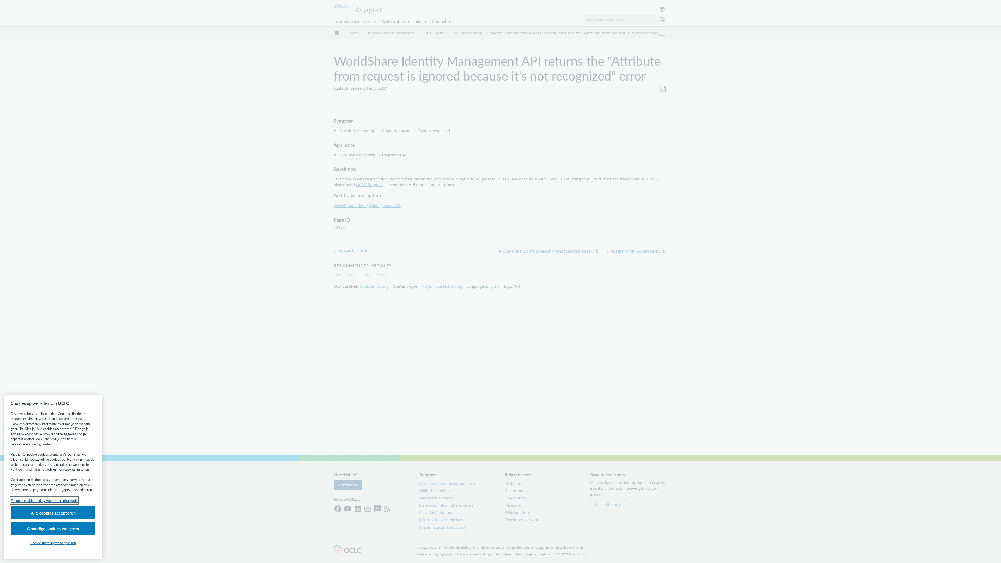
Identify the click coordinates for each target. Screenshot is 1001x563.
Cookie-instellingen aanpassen (53, 542)
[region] (53, 477)
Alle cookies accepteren (53, 513)
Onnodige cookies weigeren (53, 528)
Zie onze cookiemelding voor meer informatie (44, 500)
